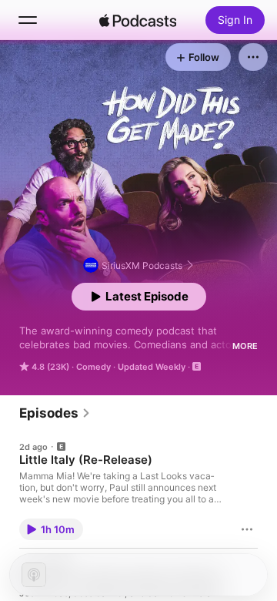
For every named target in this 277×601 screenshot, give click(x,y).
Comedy (93, 366)
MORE (245, 346)
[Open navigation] (28, 20)
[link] (55, 413)
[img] (138, 20)
